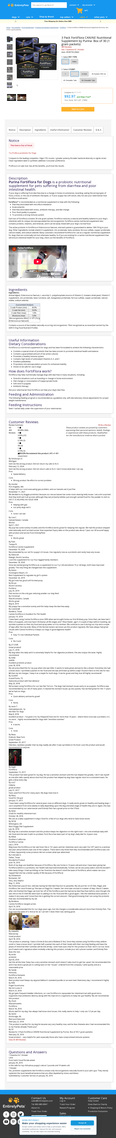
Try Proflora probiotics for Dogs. (23, 153)
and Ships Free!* (84, 97)
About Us (35, 1108)
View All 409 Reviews (17, 1039)
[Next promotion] (100, 21)
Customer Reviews (82, 129)
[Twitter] (21, 1114)
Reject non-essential (82, 1129)
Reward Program (67, 1108)
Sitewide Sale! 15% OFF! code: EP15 (58, 21)
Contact (73, 5)
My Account (87, 5)
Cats (28, 17)
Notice (12, 129)
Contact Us (38, 1098)
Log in (62, 1101)
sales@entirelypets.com (42, 1101)
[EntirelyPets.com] (18, 5)
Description (25, 129)
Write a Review (104, 425)
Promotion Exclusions (98, 1111)
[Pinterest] (13, 1122)
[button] (77, 109)
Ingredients (40, 129)
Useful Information (59, 129)
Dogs (14, 17)
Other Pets (99, 17)
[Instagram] (13, 1114)
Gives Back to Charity (97, 1104)
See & (72, 49)
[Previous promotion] (15, 21)
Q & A (98, 129)
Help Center (93, 1101)
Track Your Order (39, 1111)
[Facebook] (6, 1114)
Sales (82, 17)
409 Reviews (66, 47)
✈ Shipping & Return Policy (100, 1108)
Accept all (82, 1123)
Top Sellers (65, 17)
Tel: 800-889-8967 (39, 1104)
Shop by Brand (46, 16)
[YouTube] (6, 1122)
